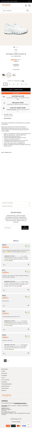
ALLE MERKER (4, 382)
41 (25, 84)
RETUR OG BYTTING (5, 379)
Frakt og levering (7, 202)
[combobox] (16, 10)
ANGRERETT (3, 390)
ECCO (16, 52)
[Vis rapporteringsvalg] (28, 264)
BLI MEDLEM (25, 227)
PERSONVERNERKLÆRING (6, 384)
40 (21, 84)
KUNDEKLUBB (4, 373)
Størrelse (15, 80)
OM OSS (3, 377)
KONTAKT (3, 371)
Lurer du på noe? (7, 206)
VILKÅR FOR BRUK (5, 388)
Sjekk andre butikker (7, 118)
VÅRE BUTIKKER (4, 369)
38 (13, 84)
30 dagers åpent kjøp (12, 109)
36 (5, 84)
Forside (15, 49)
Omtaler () (16, 61)
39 (17, 84)
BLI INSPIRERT (4, 375)
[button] (16, 69)
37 (9, 84)
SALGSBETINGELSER (5, 386)
